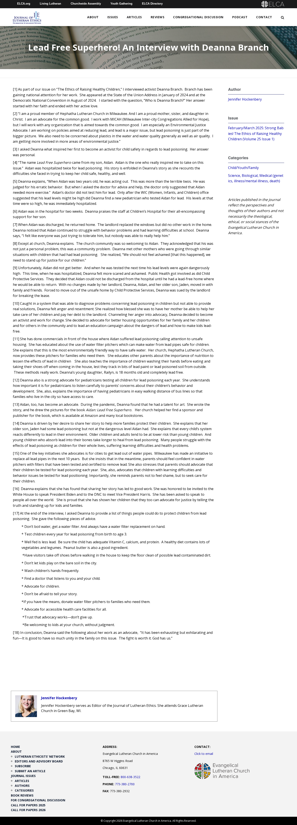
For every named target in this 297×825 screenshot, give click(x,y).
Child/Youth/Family (243, 167)
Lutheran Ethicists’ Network (40, 756)
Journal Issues (23, 776)
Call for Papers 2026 (28, 810)
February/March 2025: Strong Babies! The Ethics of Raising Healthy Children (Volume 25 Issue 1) (256, 133)
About (93, 17)
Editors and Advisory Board (39, 761)
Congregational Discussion (198, 17)
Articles (134, 17)
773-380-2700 (125, 784)
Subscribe (23, 766)
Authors (22, 786)
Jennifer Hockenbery (59, 698)
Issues (112, 17)
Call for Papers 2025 (28, 805)
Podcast (240, 17)
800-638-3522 (130, 777)
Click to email (203, 754)
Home (15, 747)
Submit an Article (30, 771)
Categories (24, 790)
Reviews (158, 17)
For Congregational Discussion (38, 800)
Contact (264, 17)
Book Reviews (22, 795)
